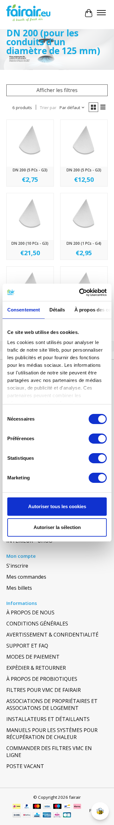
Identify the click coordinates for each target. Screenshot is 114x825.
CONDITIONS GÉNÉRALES (37, 623)
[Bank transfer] (17, 815)
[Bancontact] (67, 807)
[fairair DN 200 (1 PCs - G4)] (83, 216)
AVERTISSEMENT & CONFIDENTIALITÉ (52, 634)
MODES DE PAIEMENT (33, 656)
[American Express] (47, 815)
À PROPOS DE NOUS (30, 612)
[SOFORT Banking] (77, 807)
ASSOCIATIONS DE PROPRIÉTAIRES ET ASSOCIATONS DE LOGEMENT (52, 704)
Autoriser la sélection (57, 527)
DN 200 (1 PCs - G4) (83, 243)
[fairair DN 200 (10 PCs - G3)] (30, 216)
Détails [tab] (57, 309)
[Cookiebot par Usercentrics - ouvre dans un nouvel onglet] (80, 292)
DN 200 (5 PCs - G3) (30, 170)
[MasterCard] (37, 807)
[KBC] (37, 815)
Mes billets (19, 587)
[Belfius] (27, 815)
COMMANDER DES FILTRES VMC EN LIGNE (49, 752)
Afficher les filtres (57, 90)
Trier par (48, 107)
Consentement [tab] (23, 309)
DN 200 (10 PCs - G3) (29, 243)
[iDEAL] (17, 807)
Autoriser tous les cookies (57, 506)
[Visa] (47, 807)
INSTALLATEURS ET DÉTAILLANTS (48, 719)
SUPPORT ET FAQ (27, 645)
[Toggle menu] (101, 13)
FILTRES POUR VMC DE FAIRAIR (43, 689)
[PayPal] (27, 807)
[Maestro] (57, 807)
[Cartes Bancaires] (67, 815)
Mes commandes (26, 576)
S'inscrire (17, 565)
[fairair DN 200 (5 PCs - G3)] (30, 143)
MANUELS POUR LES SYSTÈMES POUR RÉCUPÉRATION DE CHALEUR (52, 734)
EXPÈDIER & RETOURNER (36, 667)
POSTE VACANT (25, 766)
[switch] (98, 439)
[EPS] (57, 815)
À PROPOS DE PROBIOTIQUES (41, 678)
